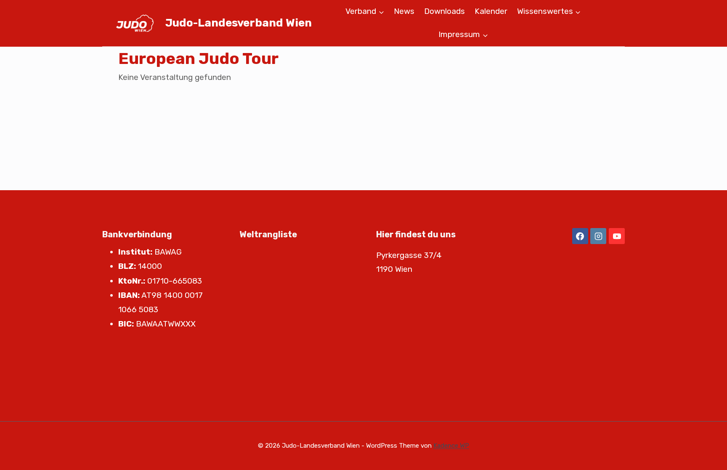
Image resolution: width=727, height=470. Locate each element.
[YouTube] (617, 236)
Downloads (444, 11)
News (404, 11)
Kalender (491, 11)
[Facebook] (580, 236)
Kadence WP (451, 445)
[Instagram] (598, 236)
